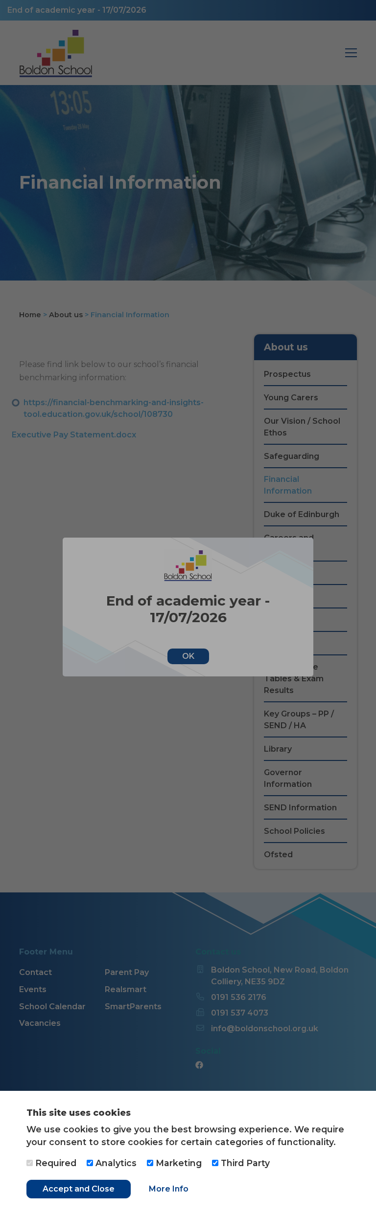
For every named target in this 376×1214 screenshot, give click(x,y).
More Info (168, 1188)
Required (54, 1163)
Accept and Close (79, 1188)
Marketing (177, 1163)
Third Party (244, 1163)
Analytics (115, 1163)
